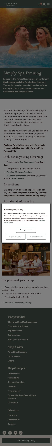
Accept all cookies (36, 236)
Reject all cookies (15, 236)
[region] (26, 223)
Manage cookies (26, 230)
